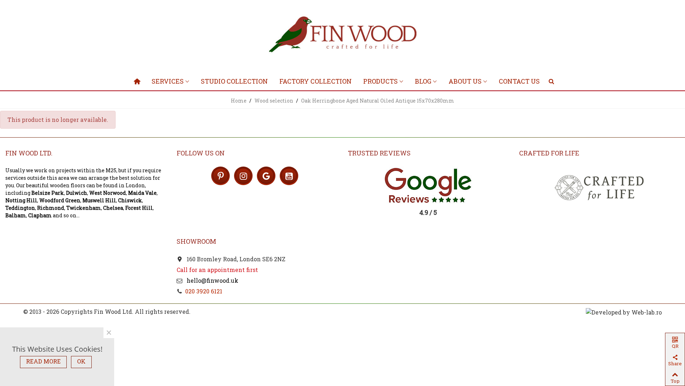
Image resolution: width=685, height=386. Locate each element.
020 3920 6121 (203, 291)
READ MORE (43, 361)
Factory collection (315, 81)
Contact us (519, 81)
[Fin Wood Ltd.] (342, 35)
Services (168, 81)
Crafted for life (549, 153)
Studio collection (234, 81)
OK (81, 361)
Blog (423, 81)
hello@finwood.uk (211, 280)
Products (380, 81)
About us (465, 81)
